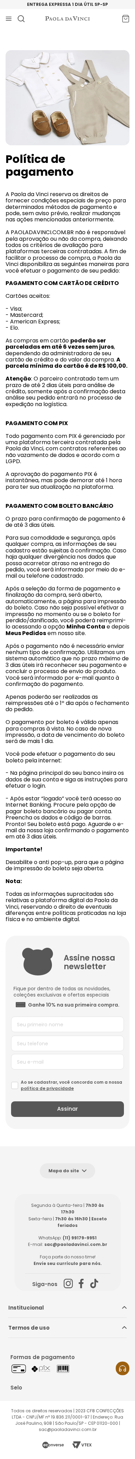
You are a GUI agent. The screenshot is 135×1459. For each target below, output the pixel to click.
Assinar (67, 1109)
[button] (122, 1368)
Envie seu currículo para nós (67, 1263)
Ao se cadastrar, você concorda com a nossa (71, 1085)
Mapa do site (63, 1171)
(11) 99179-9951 (80, 1238)
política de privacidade (47, 1088)
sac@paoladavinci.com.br (75, 1244)
